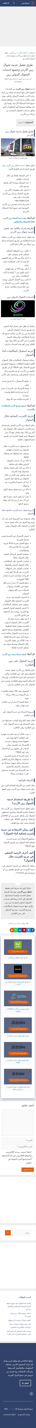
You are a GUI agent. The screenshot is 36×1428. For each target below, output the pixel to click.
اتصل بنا (25, 1383)
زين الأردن (12, 53)
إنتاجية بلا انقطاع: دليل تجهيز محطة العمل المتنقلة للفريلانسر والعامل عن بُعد (18, 1306)
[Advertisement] (18, 25)
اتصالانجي (25, 3)
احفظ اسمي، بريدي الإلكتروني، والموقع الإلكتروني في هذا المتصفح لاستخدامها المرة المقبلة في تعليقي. (17, 1157)
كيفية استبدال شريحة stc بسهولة (19, 1320)
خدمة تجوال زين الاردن (15, 165)
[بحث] (8, 1232)
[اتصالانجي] (32, 3)
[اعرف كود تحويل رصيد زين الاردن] (18, 1031)
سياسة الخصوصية (24, 1415)
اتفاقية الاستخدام (10, 1415)
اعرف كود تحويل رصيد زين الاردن (18, 1036)
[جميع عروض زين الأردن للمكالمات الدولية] (18, 1004)
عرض (21, 122)
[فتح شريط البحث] (14, 3)
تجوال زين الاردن (20, 923)
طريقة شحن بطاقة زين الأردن (18, 958)
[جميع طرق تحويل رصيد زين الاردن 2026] (18, 1055)
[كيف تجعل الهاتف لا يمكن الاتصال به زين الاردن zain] (18, 1082)
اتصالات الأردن (22, 53)
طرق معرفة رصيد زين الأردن (14, 654)
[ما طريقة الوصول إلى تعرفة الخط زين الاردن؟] (18, 977)
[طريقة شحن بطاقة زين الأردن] (18, 953)
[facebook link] (31, 1393)
